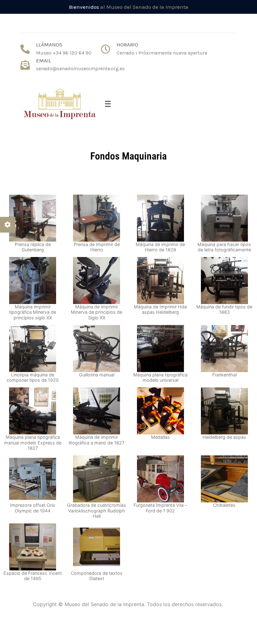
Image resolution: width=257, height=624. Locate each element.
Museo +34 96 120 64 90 (64, 53)
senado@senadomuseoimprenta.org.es (80, 68)
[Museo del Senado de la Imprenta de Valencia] (59, 104)
